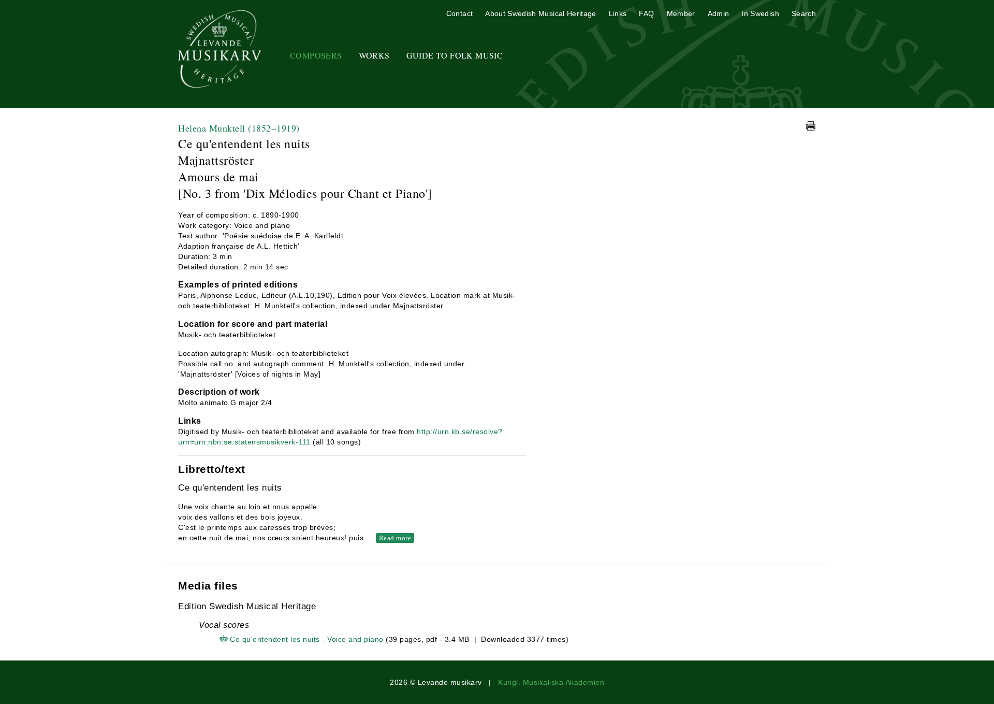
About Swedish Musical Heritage (540, 13)
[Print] (811, 126)
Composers (316, 55)
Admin (718, 13)
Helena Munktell (239, 128)
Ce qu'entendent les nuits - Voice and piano (307, 639)
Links (618, 13)
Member (681, 13)
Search (804, 13)
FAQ (646, 13)
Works (374, 55)
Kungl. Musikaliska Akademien (551, 682)
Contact (459, 13)
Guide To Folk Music (454, 55)
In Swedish (760, 13)
